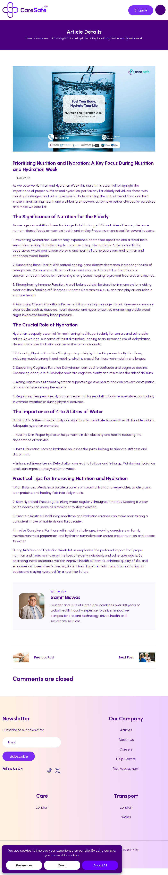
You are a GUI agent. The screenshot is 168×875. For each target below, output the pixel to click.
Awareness (42, 38)
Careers (126, 749)
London (42, 807)
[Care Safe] (25, 10)
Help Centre (126, 759)
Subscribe (19, 756)
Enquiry (140, 10)
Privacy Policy (130, 850)
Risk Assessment (126, 768)
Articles (126, 730)
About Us (126, 739)
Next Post (126, 657)
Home (29, 38)
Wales (126, 817)
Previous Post (44, 657)
